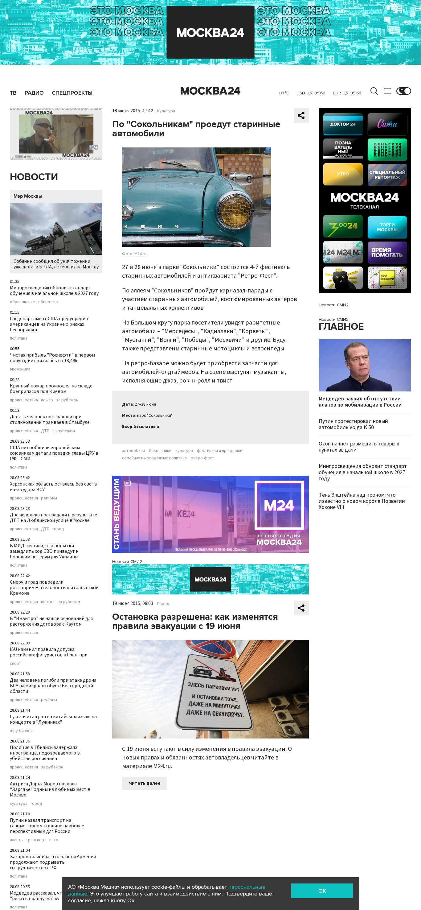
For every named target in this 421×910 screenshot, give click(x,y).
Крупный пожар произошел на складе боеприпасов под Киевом (51, 389)
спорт (15, 663)
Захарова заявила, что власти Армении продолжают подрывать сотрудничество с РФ (53, 862)
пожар (47, 400)
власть (16, 840)
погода (48, 602)
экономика (20, 369)
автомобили (133, 451)
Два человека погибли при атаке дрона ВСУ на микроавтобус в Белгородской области (53, 686)
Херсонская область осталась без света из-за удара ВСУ (53, 487)
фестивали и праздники (219, 451)
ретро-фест (202, 458)
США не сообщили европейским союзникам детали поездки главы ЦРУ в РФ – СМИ (54, 453)
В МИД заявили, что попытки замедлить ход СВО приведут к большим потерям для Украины (44, 551)
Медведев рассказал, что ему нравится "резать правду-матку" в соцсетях (52, 896)
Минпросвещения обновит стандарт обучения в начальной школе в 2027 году (54, 290)
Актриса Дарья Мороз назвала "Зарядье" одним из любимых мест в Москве (50, 789)
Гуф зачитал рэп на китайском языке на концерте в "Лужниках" (53, 719)
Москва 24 (210, 91)
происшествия (24, 400)
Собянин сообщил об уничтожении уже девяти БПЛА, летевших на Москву (56, 264)
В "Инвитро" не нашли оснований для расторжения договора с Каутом (51, 621)
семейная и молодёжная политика (154, 458)
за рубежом (67, 400)
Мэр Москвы (28, 196)
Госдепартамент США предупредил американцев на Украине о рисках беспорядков (49, 324)
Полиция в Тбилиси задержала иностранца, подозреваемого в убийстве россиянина (45, 753)
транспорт (36, 840)
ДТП (45, 431)
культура (18, 803)
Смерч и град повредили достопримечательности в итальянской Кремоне (54, 588)
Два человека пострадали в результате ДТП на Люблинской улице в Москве (53, 517)
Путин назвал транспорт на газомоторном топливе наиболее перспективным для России (47, 826)
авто (53, 840)
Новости (34, 177)
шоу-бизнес (21, 731)
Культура (166, 111)
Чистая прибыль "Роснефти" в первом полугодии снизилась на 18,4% (52, 358)
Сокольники (160, 451)
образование (22, 302)
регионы (49, 498)
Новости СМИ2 (127, 561)
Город (163, 604)
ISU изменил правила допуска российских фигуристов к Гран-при (49, 652)
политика (18, 338)
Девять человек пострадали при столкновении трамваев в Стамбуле (50, 419)
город (58, 529)
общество (48, 302)
